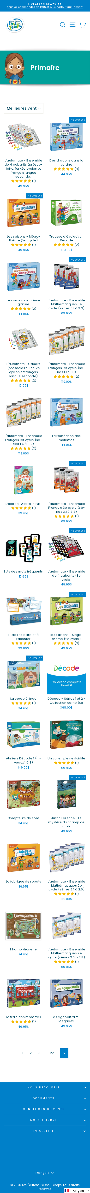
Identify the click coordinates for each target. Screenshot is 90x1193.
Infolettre (43, 1131)
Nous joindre (43, 1120)
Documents (44, 1098)
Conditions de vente (44, 1109)
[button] (21, 181)
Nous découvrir (44, 1087)
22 (52, 1053)
